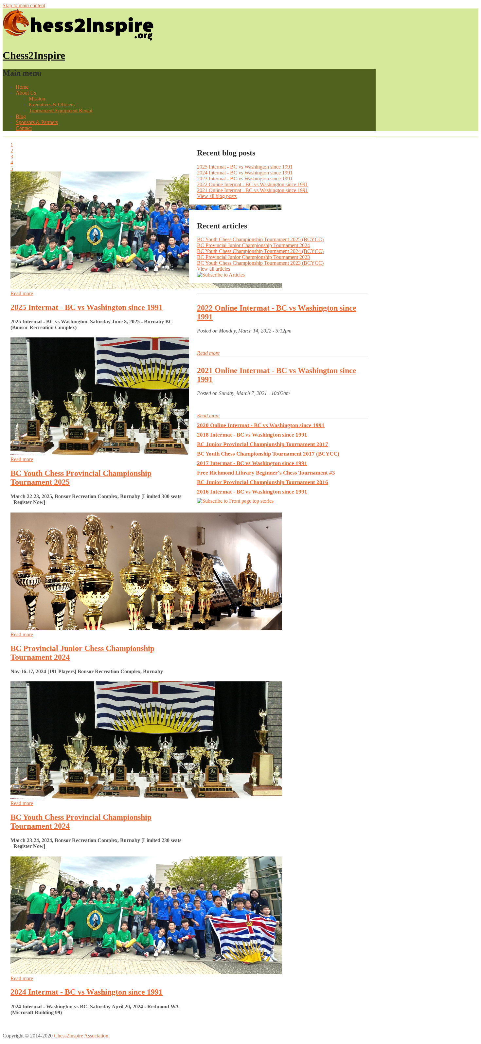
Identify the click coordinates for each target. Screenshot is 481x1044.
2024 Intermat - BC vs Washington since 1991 (86, 992)
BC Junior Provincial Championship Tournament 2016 (262, 482)
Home (22, 87)
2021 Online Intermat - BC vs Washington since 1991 (252, 190)
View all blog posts (217, 196)
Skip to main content (24, 5)
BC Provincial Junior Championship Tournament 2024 (253, 245)
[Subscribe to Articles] (221, 275)
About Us (26, 93)
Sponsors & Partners (37, 122)
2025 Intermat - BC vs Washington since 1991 (86, 307)
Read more (21, 293)
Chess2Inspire (34, 55)
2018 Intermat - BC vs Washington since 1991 (252, 435)
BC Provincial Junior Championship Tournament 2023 (253, 257)
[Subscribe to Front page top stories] (235, 501)
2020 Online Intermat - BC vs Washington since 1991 (261, 425)
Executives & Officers (52, 104)
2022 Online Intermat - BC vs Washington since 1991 (252, 184)
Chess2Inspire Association (81, 1035)
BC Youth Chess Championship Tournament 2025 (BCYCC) (260, 239)
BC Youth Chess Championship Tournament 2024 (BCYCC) (260, 251)
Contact (24, 128)
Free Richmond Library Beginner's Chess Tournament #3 (266, 473)
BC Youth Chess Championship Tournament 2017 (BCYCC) (268, 454)
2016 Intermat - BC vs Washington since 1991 (252, 492)
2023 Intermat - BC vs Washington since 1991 (245, 178)
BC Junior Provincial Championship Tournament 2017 (262, 444)
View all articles (213, 269)
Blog (21, 116)
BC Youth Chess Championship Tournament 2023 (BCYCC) (260, 263)
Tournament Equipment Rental (60, 110)
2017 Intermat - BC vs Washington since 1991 (252, 463)
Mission (37, 98)
